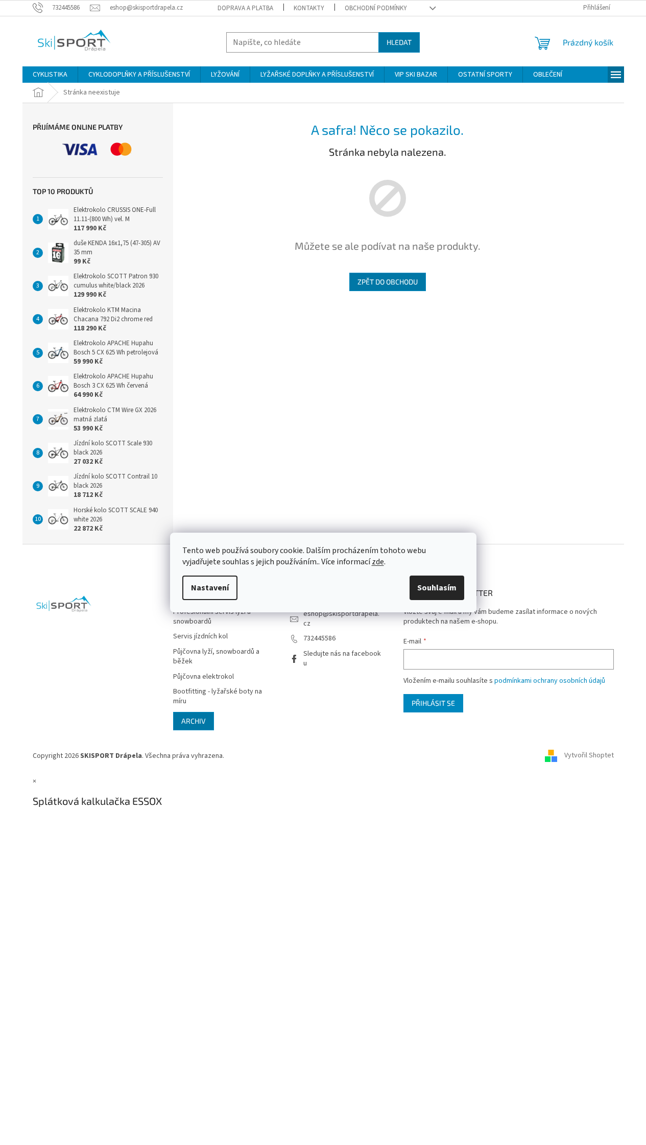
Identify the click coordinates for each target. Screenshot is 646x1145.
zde (378, 561)
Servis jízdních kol (200, 636)
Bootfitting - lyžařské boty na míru (217, 696)
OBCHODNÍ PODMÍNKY (376, 8)
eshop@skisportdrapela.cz (341, 619)
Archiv (193, 721)
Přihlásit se (433, 703)
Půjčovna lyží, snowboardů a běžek (216, 656)
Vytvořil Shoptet (589, 756)
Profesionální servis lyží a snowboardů (212, 617)
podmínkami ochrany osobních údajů (549, 681)
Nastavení (210, 587)
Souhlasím (437, 587)
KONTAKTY (309, 8)
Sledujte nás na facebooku (342, 659)
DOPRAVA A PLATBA (245, 8)
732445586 (319, 638)
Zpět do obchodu (387, 281)
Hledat (399, 42)
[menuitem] (50, 74)
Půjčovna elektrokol (203, 677)
